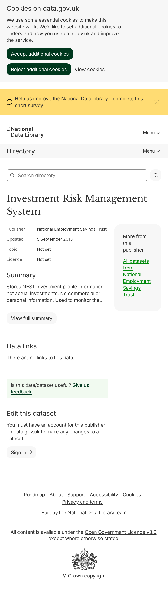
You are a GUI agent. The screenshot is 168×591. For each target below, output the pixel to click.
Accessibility (104, 494)
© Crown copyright (84, 576)
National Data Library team (97, 512)
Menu (149, 132)
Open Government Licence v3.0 (120, 532)
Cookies (132, 494)
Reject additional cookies (39, 69)
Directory (21, 151)
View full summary (31, 318)
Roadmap (34, 494)
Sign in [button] (19, 452)
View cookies (90, 69)
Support (76, 494)
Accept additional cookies (40, 54)
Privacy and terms (82, 502)
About (56, 494)
